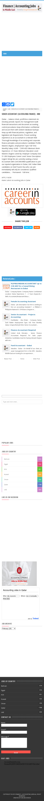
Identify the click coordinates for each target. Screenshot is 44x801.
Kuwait (6, 474)
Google (7, 227)
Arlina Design (26, 798)
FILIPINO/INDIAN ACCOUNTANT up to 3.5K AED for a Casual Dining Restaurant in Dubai (26, 286)
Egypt (6, 464)
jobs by (30, 619)
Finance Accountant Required (23, 330)
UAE (9, 109)
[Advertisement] (22, 31)
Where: (23, 596)
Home (5, 109)
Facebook (18, 227)
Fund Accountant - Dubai (21, 345)
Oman (6, 479)
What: (5, 596)
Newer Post (7, 359)
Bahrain (7, 459)
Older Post (36, 359)
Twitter (28, 227)
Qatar (6, 484)
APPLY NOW (6, 177)
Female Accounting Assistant (23, 301)
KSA (5, 469)
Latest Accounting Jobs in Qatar (18, 180)
